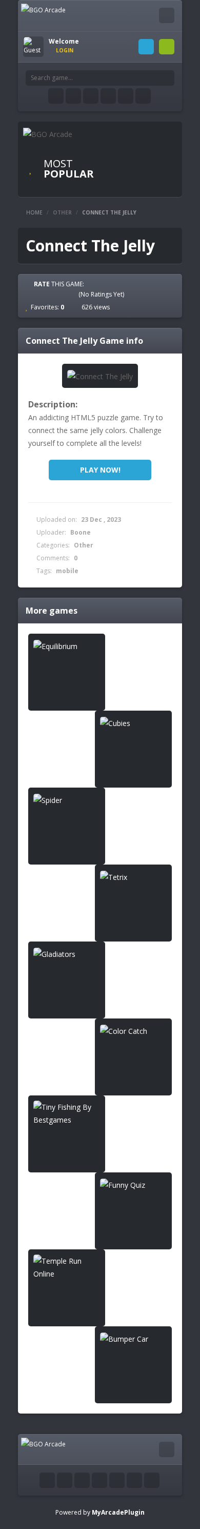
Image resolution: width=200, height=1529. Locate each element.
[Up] (151, 1480)
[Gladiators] (66, 954)
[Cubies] (133, 723)
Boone (80, 532)
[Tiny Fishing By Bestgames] (66, 1113)
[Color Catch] (133, 1030)
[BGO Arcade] (43, 9)
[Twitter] (73, 96)
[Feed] (125, 96)
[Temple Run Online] (66, 1267)
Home (34, 212)
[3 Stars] (53, 294)
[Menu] (166, 15)
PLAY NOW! (100, 470)
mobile (67, 570)
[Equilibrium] (66, 646)
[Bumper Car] (133, 1338)
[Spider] (66, 800)
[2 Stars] (44, 294)
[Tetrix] (133, 877)
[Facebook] (56, 96)
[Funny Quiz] (133, 1184)
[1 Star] (35, 294)
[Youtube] (90, 96)
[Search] (167, 78)
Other (62, 212)
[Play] (141, 153)
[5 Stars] (72, 294)
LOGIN (146, 46)
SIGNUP (166, 46)
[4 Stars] (63, 294)
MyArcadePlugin (118, 1512)
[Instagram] (108, 96)
